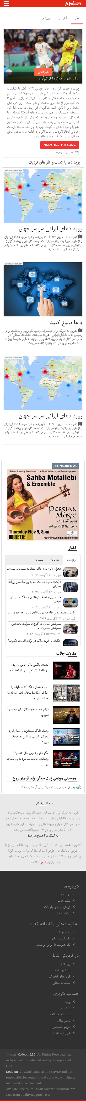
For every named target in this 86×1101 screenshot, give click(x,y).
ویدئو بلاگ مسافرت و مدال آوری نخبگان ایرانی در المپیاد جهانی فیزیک (28, 736)
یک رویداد (64, 932)
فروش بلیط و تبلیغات (57, 907)
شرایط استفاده (61, 1033)
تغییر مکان (63, 1020)
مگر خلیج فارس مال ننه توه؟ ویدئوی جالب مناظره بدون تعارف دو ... (27, 758)
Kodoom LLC (26, 1054)
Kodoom (12, 1071)
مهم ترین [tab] (55, 559)
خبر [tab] (76, 18)
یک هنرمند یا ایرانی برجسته (53, 944)
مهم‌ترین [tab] (46, 18)
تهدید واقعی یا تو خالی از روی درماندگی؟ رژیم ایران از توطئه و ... (29, 670)
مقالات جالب (66, 653)
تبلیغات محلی (61, 982)
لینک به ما (63, 913)
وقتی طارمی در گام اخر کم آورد (58, 78)
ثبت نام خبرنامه (60, 1014)
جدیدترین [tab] (39, 559)
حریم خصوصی (61, 1026)
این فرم (45, 862)
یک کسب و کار (60, 938)
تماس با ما (64, 900)
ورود (67, 1002)
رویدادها (65, 964)
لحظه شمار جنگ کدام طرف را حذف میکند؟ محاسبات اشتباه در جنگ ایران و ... (27, 692)
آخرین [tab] (63, 18)
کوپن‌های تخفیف (59, 976)
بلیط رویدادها (62, 970)
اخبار (72, 547)
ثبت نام (65, 1008)
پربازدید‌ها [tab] (71, 560)
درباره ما (64, 894)
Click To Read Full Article (59, 145)
